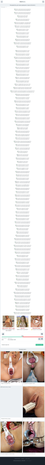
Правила (22, 458)
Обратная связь (17, 458)
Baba (22, 1)
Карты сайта (28, 458)
